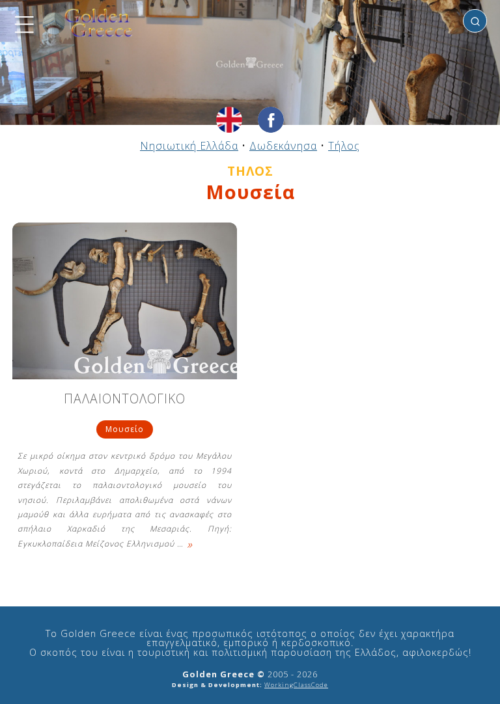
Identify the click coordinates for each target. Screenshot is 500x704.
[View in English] (229, 120)
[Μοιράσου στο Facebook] (271, 120)
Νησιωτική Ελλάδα (189, 146)
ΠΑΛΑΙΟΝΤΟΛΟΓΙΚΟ (125, 399)
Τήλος (344, 146)
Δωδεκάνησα (283, 146)
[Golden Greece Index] (87, 23)
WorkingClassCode (296, 685)
